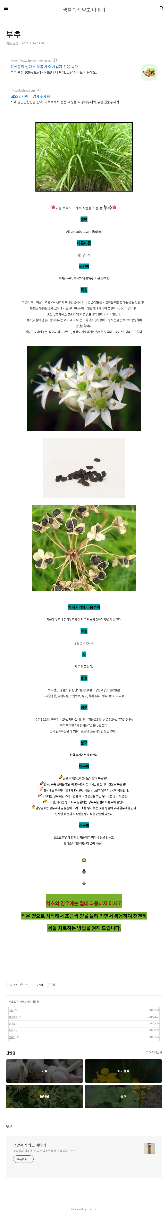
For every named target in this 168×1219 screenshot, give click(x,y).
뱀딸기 (12, 1037)
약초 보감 (14, 1002)
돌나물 (12, 1024)
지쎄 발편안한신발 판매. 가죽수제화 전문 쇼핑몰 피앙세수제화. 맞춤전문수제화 (64, 101)
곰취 (11, 1030)
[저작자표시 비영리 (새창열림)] (52, 985)
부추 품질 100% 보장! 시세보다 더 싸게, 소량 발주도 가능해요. (53, 72)
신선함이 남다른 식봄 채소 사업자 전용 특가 (44, 66)
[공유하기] (21, 985)
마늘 (11, 1010)
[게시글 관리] (26, 985)
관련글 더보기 (154, 1052)
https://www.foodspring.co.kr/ (30, 60)
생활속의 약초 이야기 (29, 1145)
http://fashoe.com (22, 90)
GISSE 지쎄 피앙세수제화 (30, 96)
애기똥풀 (13, 1017)
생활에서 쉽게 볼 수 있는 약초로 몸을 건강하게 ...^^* (44, 1151)
